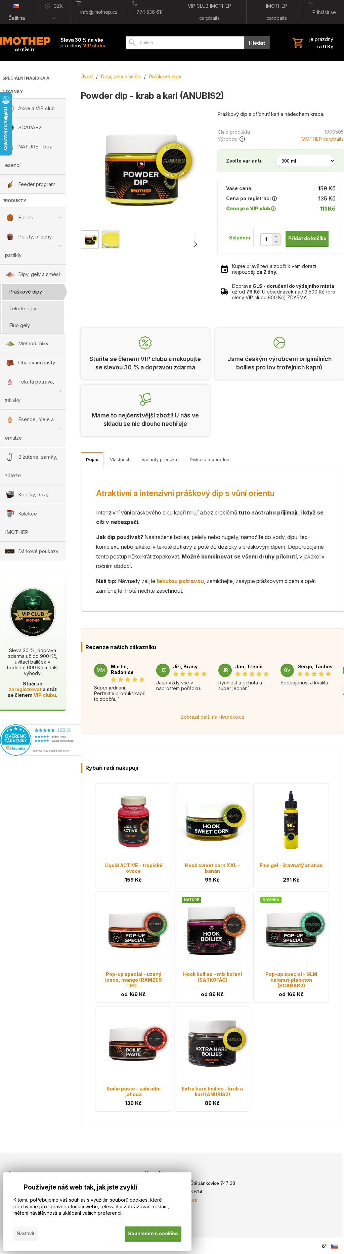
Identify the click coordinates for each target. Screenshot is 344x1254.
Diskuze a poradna (209, 459)
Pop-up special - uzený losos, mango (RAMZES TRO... (133, 979)
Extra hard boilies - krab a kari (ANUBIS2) (212, 1091)
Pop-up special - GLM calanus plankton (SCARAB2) (291, 979)
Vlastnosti (120, 459)
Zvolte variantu (244, 161)
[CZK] (324, 1246)
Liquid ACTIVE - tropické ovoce (133, 868)
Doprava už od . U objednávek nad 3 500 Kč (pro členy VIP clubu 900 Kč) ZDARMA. (283, 291)
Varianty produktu (160, 459)
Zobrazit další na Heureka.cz (212, 717)
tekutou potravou (180, 581)
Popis (92, 459)
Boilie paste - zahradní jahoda (133, 1091)
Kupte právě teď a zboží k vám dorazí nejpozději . (274, 269)
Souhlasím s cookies (153, 1233)
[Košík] (312, 42)
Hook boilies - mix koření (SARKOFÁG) (212, 977)
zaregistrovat (25, 689)
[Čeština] (334, 1246)
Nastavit (25, 1233)
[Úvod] (25, 42)
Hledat (257, 43)
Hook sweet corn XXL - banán (212, 868)
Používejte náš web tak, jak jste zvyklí (80, 1187)
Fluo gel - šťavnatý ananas (291, 865)
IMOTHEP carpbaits (322, 139)
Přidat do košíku (307, 238)
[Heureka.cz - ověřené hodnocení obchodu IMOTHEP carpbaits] (41, 754)
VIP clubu (45, 695)
